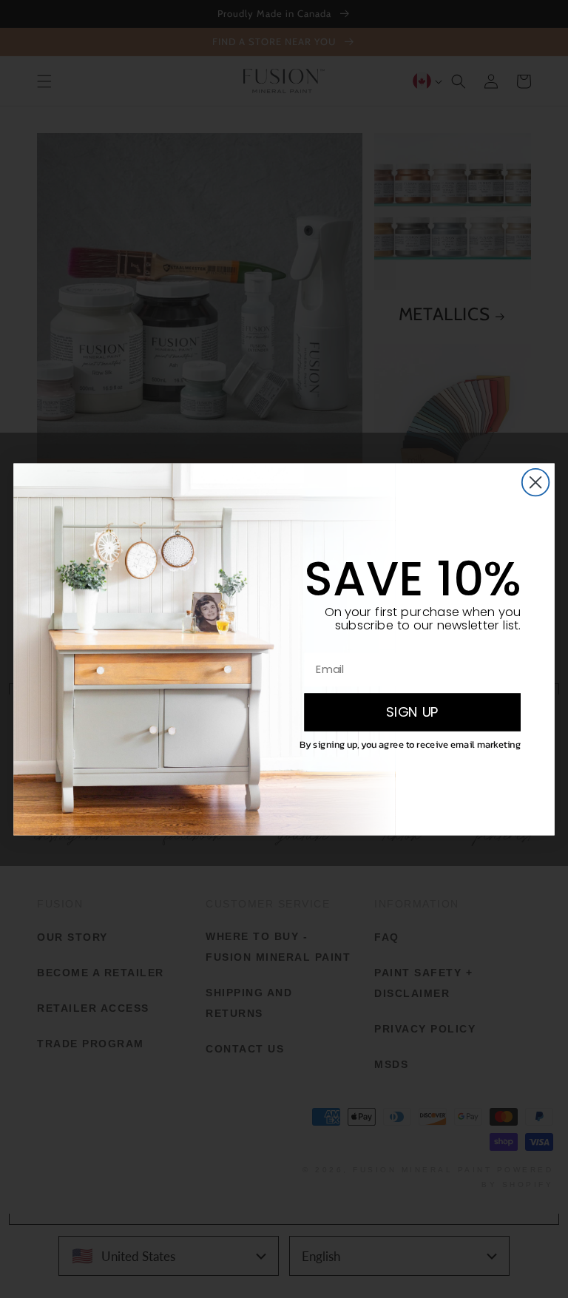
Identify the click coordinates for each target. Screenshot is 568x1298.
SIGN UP (412, 711)
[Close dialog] (536, 482)
